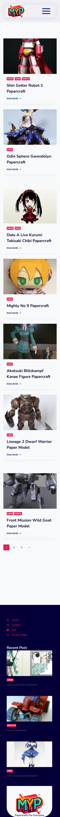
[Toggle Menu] (46, 11)
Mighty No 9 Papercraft (28, 305)
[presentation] (30, 56)
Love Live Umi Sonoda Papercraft (22, 776)
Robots (25, 79)
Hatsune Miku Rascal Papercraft (22, 685)
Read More (14, 98)
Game (17, 79)
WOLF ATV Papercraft (17, 730)
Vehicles (11, 725)
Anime (10, 79)
